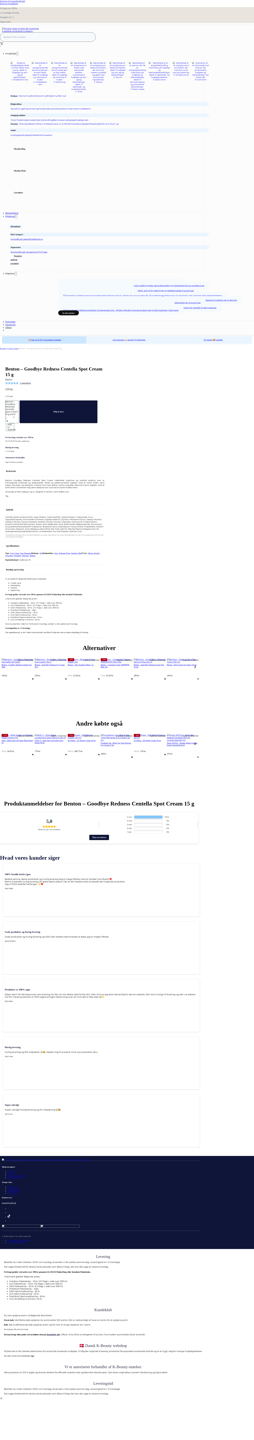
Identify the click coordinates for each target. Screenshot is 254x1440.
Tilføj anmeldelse (99, 837)
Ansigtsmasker (29, 120)
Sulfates (32, 556)
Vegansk (10, 324)
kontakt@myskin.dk (9, 1203)
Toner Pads (16, 120)
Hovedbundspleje (80, 124)
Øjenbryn (38, 239)
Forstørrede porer (47, 108)
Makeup (10, 216)
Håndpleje (26, 135)
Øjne (31, 239)
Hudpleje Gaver (14, 1191)
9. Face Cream (13, 349)
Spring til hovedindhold (12, 1)
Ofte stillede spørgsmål (17, 1176)
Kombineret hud (39, 96)
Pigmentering (31, 108)
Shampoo (24, 124)
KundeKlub (12, 1193)
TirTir (39, 252)
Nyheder (10, 321)
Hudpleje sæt (82, 120)
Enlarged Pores (64, 553)
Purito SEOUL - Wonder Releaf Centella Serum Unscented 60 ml (182, 744)
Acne (56, 553)
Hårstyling (94, 124)
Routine (3, 349)
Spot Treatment (25, 553)
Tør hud (62, 96)
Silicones (25, 556)
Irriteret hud (77, 108)
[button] (55, 471)
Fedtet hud (52, 96)
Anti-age (20, 108)
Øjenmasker (59, 120)
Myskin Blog (12, 1187)
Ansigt (14, 239)
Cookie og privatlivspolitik (18, 1240)
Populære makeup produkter (16, 260)
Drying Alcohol (93, 553)
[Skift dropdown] (17, 53)
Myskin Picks (12, 1189)
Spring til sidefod (9, 4)
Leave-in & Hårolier (62, 124)
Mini (41, 135)
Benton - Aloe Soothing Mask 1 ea (81, 665)
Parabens (17, 556)
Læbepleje (70, 120)
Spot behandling (44, 120)
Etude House (25, 252)
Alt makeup (15, 226)
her (32, 1356)
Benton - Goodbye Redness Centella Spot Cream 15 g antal (11, 408)
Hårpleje (14, 124)
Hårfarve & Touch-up (109, 124)
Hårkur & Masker (44, 124)
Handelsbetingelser (15, 1242)
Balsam (32, 124)
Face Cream (14, 553)
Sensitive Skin (76, 553)
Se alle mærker (68, 313)
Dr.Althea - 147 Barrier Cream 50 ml (82, 741)
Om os (10, 1174)
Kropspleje (16, 135)
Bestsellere (12, 213)
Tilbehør (35, 135)
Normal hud (25, 96)
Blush (19, 239)
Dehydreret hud (63, 108)
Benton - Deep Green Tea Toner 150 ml (182, 665)
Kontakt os (11, 1171)
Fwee (44, 252)
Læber (25, 239)
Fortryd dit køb (13, 1178)
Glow (34, 252)
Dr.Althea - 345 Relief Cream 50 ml (147, 741)
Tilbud (8, 327)
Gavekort (47, 135)
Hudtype (14, 96)
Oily (41, 553)
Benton (8, 379)
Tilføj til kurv (33, 679)
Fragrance (9, 556)
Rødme (87, 108)
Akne (13, 108)
